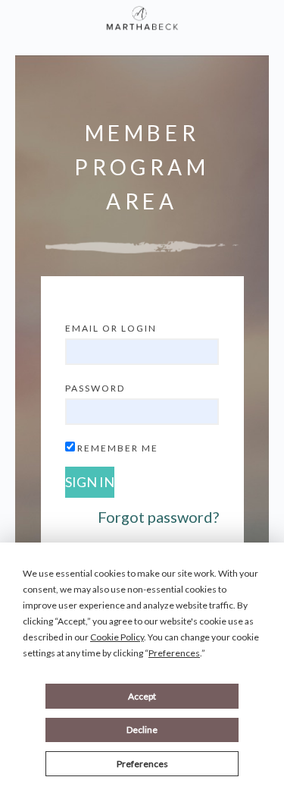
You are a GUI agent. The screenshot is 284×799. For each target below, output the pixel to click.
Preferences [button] (174, 653)
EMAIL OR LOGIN (111, 328)
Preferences (142, 763)
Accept (142, 696)
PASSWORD (95, 388)
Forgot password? (158, 517)
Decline (142, 729)
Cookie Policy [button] (117, 637)
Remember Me (117, 448)
